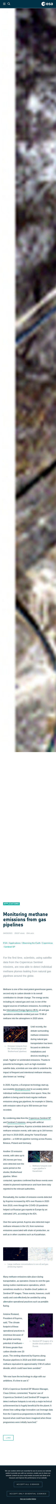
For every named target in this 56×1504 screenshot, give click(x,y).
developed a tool (22, 1089)
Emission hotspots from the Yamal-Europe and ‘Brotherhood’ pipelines (17, 1048)
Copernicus (47, 943)
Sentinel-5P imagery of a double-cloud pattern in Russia (43, 1343)
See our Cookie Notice (28, 1499)
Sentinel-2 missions (16, 1122)
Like (8, 1438)
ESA (5, 943)
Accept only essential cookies (28, 1494)
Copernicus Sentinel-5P (40, 1118)
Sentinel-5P (9, 947)
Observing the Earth (31, 943)
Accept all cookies (28, 1484)
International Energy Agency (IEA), (22, 1010)
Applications (14, 943)
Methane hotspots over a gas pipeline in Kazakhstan (42, 1168)
